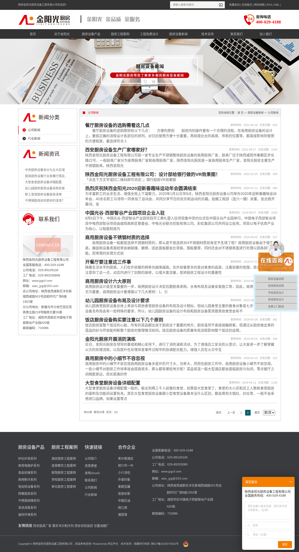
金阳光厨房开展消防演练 (110, 338)
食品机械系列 (27, 472)
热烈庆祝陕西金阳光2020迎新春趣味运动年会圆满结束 (141, 188)
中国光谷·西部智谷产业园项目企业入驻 (125, 212)
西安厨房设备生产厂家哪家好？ (117, 149)
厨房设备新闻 (178, 34)
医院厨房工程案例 (63, 472)
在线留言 (247, 4)
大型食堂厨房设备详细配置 (43, 182)
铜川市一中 (125, 465)
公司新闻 (34, 130)
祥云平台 (113, 543)
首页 (33, 34)
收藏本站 (234, 4)
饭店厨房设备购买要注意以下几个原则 (124, 319)
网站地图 (259, 4)
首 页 (240, 112)
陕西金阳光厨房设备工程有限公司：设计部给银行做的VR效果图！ (152, 174)
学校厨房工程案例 (63, 479)
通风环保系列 (27, 514)
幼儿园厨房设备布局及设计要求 (117, 300)
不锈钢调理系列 (29, 500)
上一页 (231, 412)
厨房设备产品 (91, 34)
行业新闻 (34, 138)
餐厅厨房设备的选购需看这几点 (117, 125)
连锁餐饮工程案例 (63, 465)
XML (277, 4)
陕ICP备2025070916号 (165, 543)
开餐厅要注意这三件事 (108, 261)
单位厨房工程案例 (63, 486)
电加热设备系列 (29, 486)
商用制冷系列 (27, 479)
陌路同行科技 (142, 543)
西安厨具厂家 (42, 525)
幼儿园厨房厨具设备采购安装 (45, 188)
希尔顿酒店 (125, 458)
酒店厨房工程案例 (63, 458)
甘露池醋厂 (101, 525)
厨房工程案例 (120, 34)
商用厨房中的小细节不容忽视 (115, 358)
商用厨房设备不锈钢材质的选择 (117, 237)
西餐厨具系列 (27, 493)
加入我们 (266, 34)
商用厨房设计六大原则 (108, 281)
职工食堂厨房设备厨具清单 (43, 194)
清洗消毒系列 (27, 507)
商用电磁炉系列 (29, 465)
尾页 (257, 412)
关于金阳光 (62, 34)
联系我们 (236, 34)
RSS (269, 4)
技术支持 (207, 34)
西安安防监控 (84, 525)
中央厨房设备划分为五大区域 (45, 170)
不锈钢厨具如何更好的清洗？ (45, 200)
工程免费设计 (149, 34)
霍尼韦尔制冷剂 (63, 525)
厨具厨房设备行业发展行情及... (46, 176)
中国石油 (124, 500)
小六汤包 (124, 472)
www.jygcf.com (171, 471)
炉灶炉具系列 (27, 458)
